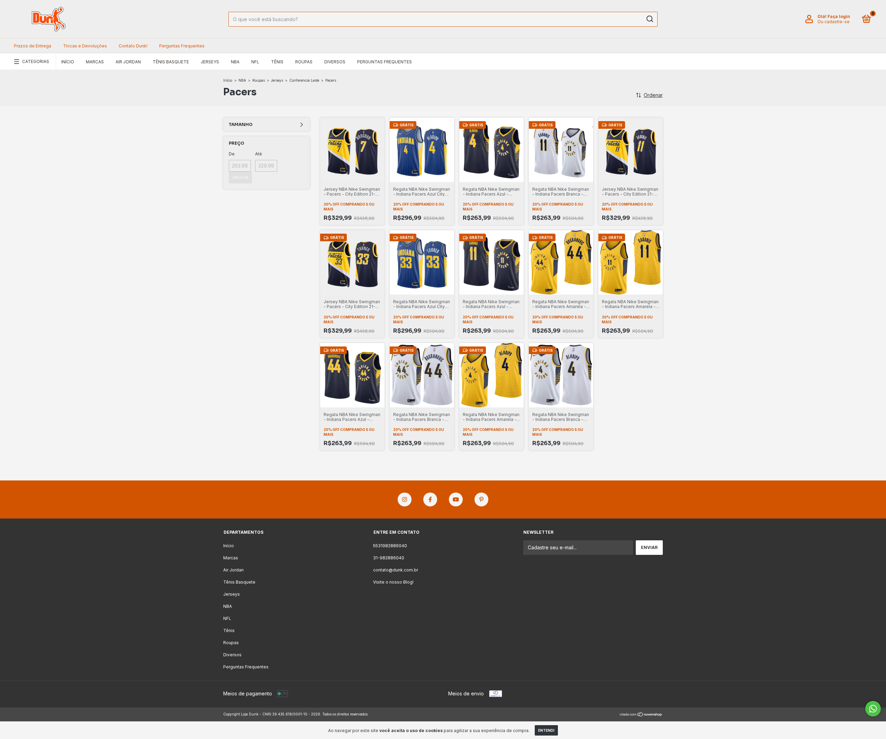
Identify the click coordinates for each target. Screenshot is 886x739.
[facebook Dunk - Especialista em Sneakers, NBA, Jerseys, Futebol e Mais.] (430, 499)
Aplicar (240, 177)
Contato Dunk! (133, 45)
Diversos (334, 61)
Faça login (839, 16)
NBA (235, 61)
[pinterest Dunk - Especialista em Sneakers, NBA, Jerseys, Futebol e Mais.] (481, 499)
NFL (255, 61)
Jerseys (210, 61)
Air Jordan (128, 61)
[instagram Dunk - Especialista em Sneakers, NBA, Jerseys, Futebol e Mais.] (405, 499)
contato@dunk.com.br (395, 570)
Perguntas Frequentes (182, 45)
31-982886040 (388, 557)
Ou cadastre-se (833, 21)
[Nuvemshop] (641, 715)
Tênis (277, 61)
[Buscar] (649, 19)
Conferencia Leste (304, 80)
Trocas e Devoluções (85, 45)
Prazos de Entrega (32, 45)
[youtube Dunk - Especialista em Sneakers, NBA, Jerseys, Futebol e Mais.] (456, 499)
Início (67, 61)
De (232, 153)
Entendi (546, 730)
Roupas (304, 61)
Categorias (35, 61)
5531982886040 (390, 545)
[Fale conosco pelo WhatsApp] (873, 709)
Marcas (95, 61)
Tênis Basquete (171, 61)
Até (258, 153)
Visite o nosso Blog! (393, 582)
